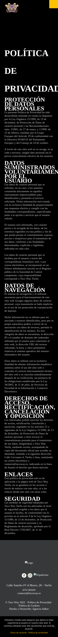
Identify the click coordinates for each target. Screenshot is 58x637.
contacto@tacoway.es (29, 593)
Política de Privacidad (39, 602)
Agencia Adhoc (40, 608)
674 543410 (29, 589)
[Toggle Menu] (53, 4)
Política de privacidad (38, 632)
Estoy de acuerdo (18, 632)
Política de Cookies (29, 605)
